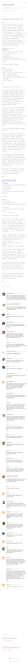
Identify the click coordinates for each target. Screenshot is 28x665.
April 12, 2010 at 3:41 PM (17, 358)
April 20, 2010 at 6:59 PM (18, 541)
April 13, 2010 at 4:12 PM (14, 450)
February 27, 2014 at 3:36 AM (18, 569)
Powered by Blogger (15, 658)
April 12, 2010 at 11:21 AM (19, 293)
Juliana (7, 342)
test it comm (9, 541)
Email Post (7, 286)
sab (7, 486)
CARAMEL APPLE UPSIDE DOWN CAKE (15, 586)
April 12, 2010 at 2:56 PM (18, 322)
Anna (7, 425)
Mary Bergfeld (9, 381)
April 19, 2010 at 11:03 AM (18, 532)
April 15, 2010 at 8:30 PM (16, 511)
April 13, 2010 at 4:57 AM (19, 373)
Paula (7, 493)
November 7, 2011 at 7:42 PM (15, 557)
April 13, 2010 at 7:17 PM (14, 466)
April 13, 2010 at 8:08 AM (15, 402)
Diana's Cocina (9, 533)
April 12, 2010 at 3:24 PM (15, 342)
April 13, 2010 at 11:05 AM (15, 434)
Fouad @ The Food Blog (12, 476)
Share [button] (3, 286)
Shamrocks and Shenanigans (13, 304)
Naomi (7, 434)
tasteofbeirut (9, 458)
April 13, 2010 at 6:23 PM (18, 458)
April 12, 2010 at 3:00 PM (18, 331)
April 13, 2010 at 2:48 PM (17, 442)
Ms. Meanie (9, 442)
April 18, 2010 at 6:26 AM (14, 522)
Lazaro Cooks (9, 414)
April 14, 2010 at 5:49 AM (14, 493)
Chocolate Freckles (10, 351)
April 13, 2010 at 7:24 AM (18, 381)
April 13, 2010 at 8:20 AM (18, 414)
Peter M (8, 314)
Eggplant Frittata (9, 638)
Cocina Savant (9, 331)
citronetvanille (9, 393)
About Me (9, 11)
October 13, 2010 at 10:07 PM (15, 547)
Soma (7, 450)
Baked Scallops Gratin (10, 648)
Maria (7, 366)
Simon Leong (9, 501)
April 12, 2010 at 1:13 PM (11, 305)
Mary (7, 522)
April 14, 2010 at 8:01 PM (18, 501)
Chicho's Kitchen (8, 5)
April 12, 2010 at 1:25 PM (15, 314)
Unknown (8, 511)
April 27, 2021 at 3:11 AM (14, 584)
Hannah (8, 402)
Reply (7, 301)
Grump (8, 584)
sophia (7, 466)
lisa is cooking (9, 322)
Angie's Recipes (10, 293)
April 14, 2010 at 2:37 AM (11, 477)
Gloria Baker (9, 358)
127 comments (8, 650)
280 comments (8, 640)
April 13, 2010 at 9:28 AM (14, 424)
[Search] (25, 2)
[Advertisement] (14, 621)
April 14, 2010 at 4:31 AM (13, 486)
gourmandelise (9, 373)
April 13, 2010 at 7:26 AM (18, 393)
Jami (7, 548)
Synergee (17, 661)
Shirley (7, 557)
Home (3, 11)
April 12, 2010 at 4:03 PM (14, 366)
